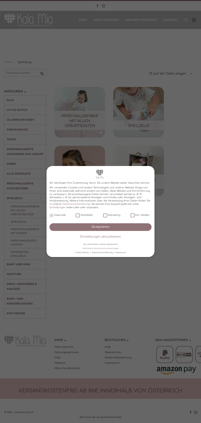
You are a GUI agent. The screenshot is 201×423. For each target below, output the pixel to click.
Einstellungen (57, 207)
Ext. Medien (142, 215)
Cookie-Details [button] (82, 252)
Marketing (114, 215)
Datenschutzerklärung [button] (102, 252)
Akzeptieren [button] (100, 227)
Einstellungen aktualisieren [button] (100, 236)
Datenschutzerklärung (76, 204)
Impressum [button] (120, 252)
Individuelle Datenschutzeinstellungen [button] (100, 248)
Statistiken (86, 215)
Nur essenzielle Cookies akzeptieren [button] (100, 244)
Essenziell (60, 215)
